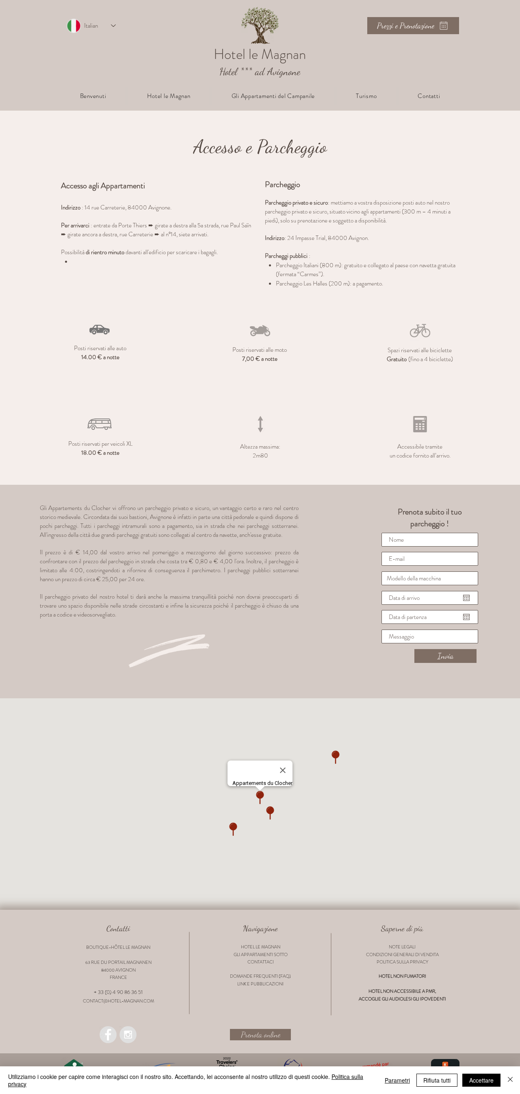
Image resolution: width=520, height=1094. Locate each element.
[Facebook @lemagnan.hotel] (108, 1034)
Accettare (481, 1080)
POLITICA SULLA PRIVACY (402, 962)
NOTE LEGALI (402, 947)
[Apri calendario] (466, 598)
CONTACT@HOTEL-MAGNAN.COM (118, 1001)
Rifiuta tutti (437, 1080)
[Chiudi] (510, 1080)
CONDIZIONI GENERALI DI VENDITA (402, 954)
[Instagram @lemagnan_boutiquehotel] (127, 1034)
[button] (168, 96)
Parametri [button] (397, 1080)
